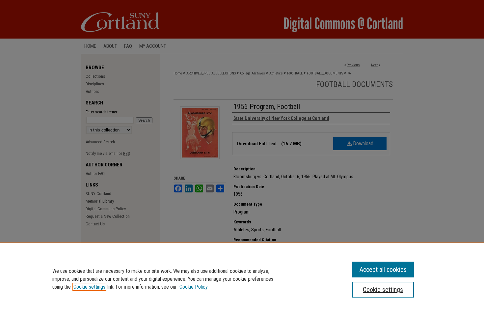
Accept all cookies (383, 269)
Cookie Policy (193, 287)
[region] (242, 279)
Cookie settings (89, 287)
